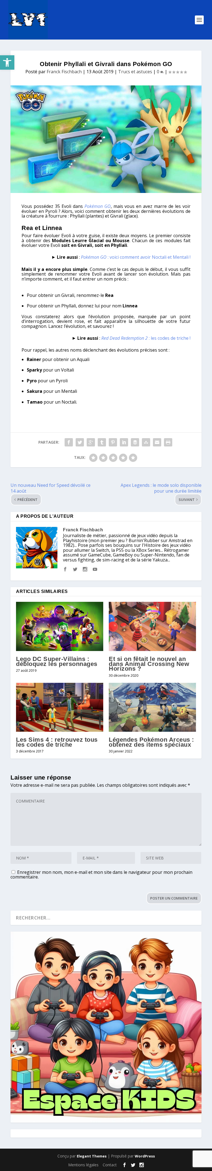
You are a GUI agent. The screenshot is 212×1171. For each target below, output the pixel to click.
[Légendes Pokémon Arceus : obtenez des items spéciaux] (152, 707)
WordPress (145, 1156)
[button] (7, 62)
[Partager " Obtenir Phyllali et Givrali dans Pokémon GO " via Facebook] (68, 442)
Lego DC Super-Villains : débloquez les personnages (56, 661)
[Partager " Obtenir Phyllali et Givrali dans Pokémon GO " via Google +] (90, 442)
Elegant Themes (92, 1156)
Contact (110, 1164)
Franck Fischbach (64, 72)
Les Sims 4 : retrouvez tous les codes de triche (57, 742)
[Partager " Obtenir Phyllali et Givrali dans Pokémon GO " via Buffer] (135, 442)
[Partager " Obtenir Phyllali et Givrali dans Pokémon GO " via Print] (168, 442)
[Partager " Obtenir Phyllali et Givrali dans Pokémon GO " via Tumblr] (101, 442)
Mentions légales (83, 1164)
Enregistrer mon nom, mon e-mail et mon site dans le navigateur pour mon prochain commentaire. (101, 874)
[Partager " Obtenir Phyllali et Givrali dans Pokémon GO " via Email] (157, 442)
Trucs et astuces (135, 72)
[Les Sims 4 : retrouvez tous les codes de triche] (59, 707)
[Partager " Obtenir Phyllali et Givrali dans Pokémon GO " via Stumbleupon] (146, 442)
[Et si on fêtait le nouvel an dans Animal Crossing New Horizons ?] (152, 626)
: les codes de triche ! (145, 338)
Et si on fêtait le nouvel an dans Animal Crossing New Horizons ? (149, 663)
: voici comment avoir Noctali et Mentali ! (135, 257)
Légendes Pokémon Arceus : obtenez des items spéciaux (151, 742)
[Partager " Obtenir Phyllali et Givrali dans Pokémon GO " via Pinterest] (112, 442)
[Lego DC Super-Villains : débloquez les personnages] (59, 626)
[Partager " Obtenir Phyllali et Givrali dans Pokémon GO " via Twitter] (79, 442)
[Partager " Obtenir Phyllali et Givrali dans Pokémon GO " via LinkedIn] (123, 442)
